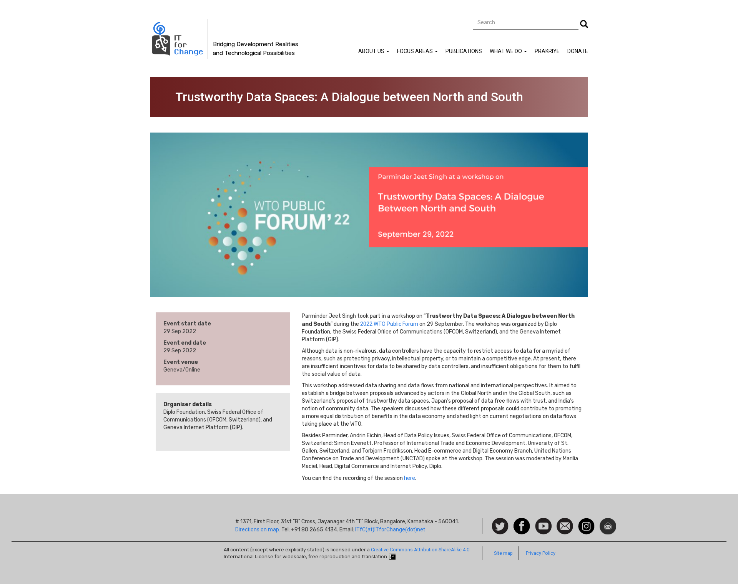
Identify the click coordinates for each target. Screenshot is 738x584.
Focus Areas (415, 51)
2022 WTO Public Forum (389, 324)
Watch (542, 522)
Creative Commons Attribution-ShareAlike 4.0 (420, 549)
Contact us (565, 526)
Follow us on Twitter (500, 526)
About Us (372, 51)
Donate (577, 51)
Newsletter (608, 522)
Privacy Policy (540, 553)
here (409, 478)
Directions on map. (257, 529)
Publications (463, 51)
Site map (503, 553)
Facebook (522, 522)
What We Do (506, 51)
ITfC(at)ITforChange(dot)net (390, 529)
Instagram (586, 522)
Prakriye (547, 51)
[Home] (179, 39)
